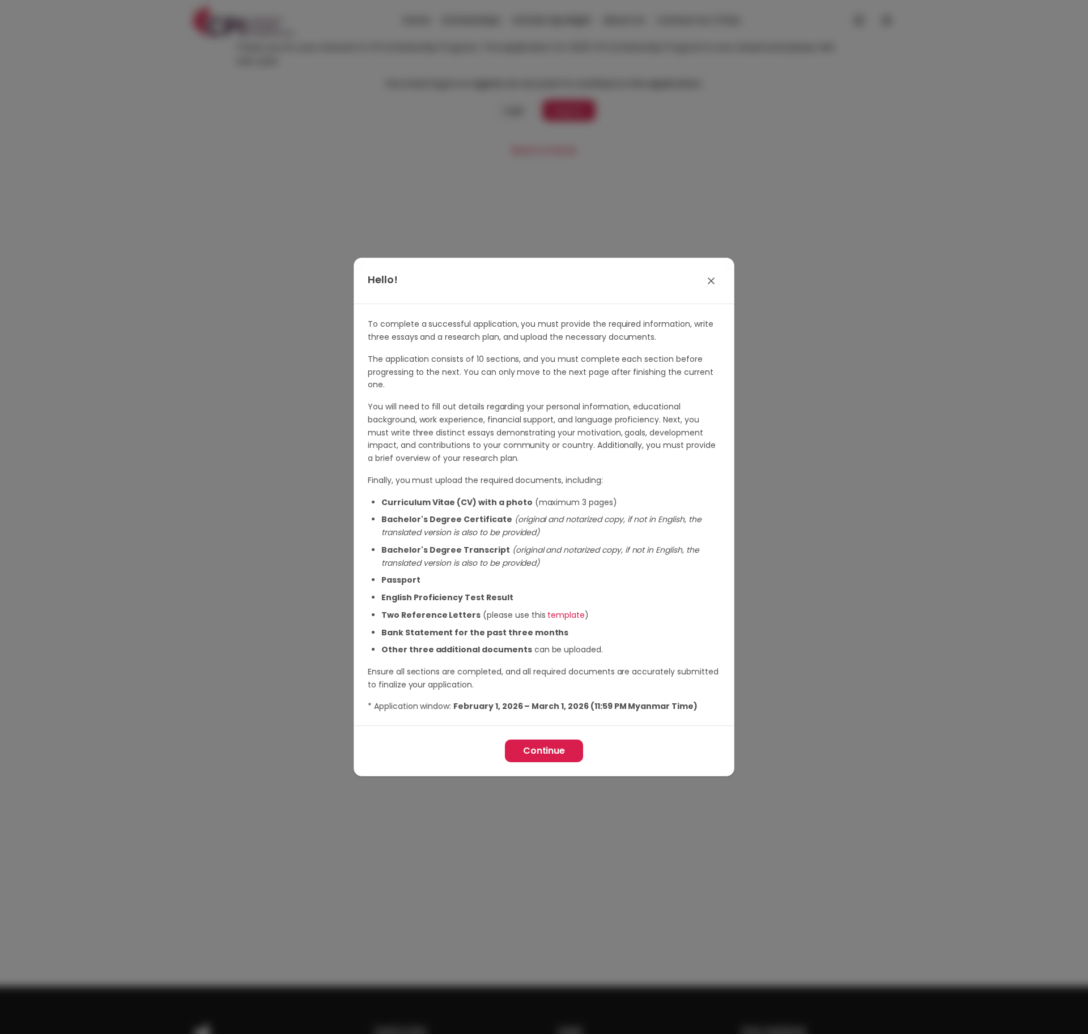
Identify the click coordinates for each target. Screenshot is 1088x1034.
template (566, 615)
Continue (544, 750)
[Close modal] (711, 281)
